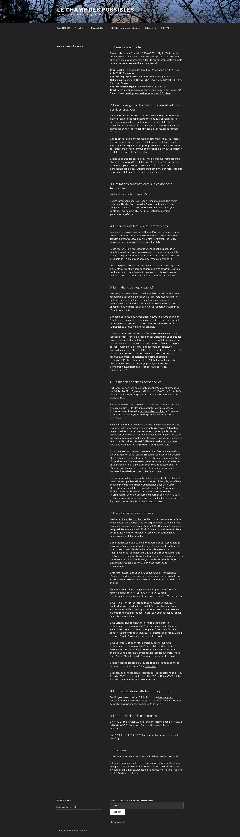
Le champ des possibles (95, 10)
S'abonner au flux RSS (66, 807)
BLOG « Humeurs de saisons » (125, 28)
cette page (150, 666)
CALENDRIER (63, 28)
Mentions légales (118, 822)
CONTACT (166, 28)
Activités (79, 28)
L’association (97, 28)
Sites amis (150, 28)
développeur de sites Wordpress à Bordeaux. (148, 93)
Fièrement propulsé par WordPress (72, 830)
